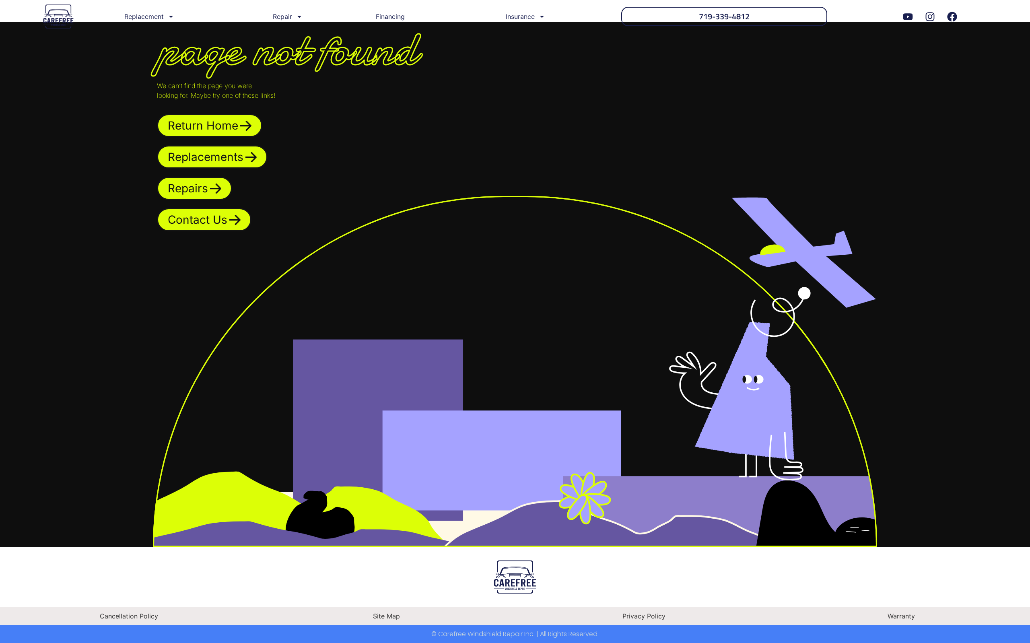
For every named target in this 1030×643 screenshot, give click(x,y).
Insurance (520, 16)
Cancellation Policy (129, 616)
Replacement (144, 16)
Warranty (901, 616)
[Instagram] (930, 16)
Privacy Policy (643, 616)
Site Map (386, 616)
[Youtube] (908, 16)
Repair (282, 16)
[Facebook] (952, 16)
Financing (390, 16)
